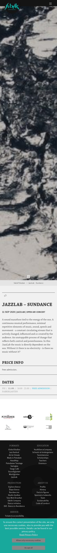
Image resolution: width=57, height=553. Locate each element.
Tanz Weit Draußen (14, 499)
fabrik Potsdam (19, 285)
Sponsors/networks (42, 496)
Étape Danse (14, 491)
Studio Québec (14, 496)
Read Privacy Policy (28, 534)
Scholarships (42, 459)
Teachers (42, 462)
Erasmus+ (43, 465)
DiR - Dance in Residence (14, 507)
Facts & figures (43, 494)
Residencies (14, 494)
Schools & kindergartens (42, 454)
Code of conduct (43, 505)
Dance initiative (14, 505)
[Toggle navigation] (50, 3)
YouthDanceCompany (43, 451)
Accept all (28, 547)
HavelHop (14, 462)
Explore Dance (14, 488)
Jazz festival (14, 454)
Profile (43, 488)
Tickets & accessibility (14, 517)
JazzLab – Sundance (36, 285)
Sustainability (43, 502)
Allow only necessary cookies (28, 540)
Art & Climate (14, 456)
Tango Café (14, 470)
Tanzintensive (43, 456)
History (43, 491)
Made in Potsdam (14, 459)
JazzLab (14, 478)
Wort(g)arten (14, 476)
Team (43, 499)
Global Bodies (14, 451)
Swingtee (14, 467)
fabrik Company (14, 502)
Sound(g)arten (14, 473)
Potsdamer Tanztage (14, 465)
